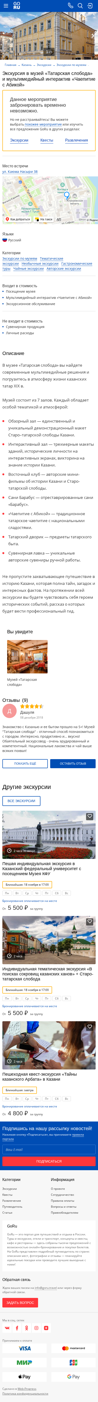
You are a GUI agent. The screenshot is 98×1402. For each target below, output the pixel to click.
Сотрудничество (62, 1195)
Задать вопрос (20, 1303)
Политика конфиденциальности (25, 1393)
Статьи (7, 1213)
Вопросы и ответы (63, 1207)
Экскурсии (19, 140)
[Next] (93, 36)
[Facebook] (17, 1328)
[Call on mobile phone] (70, 6)
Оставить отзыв (73, 763)
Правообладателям (64, 1213)
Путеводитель (12, 1207)
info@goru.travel (46, 1288)
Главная (10, 65)
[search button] (80, 6)
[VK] (7, 1328)
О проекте (58, 1189)
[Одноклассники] (27, 1328)
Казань (27, 65)
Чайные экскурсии (28, 268)
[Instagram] (36, 1328)
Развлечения (76, 140)
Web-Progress (27, 1389)
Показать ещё (25, 763)
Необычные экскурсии (40, 263)
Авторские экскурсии (64, 268)
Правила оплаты (62, 1201)
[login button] (89, 6)
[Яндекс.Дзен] (46, 1328)
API (59, 219)
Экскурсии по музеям (71, 65)
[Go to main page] (17, 6)
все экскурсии (21, 801)
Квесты (46, 140)
